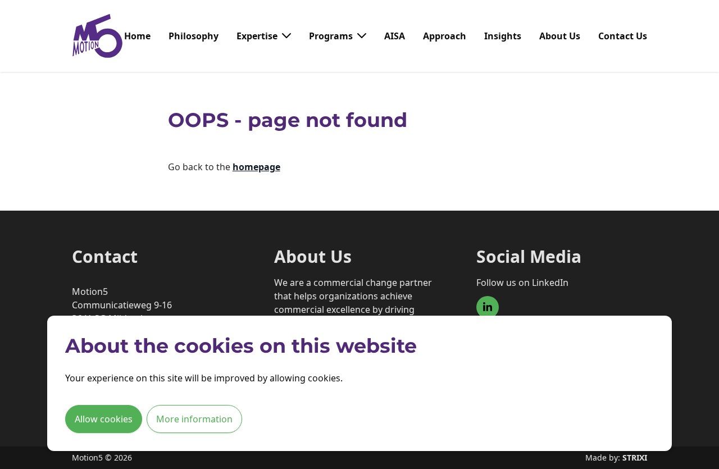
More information (194, 419)
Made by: (616, 457)
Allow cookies (104, 419)
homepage (256, 167)
